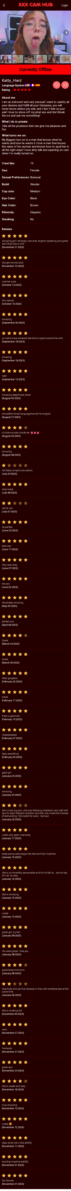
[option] (6, 59)
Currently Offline (35, 69)
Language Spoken (13, 85)
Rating (6, 89)
